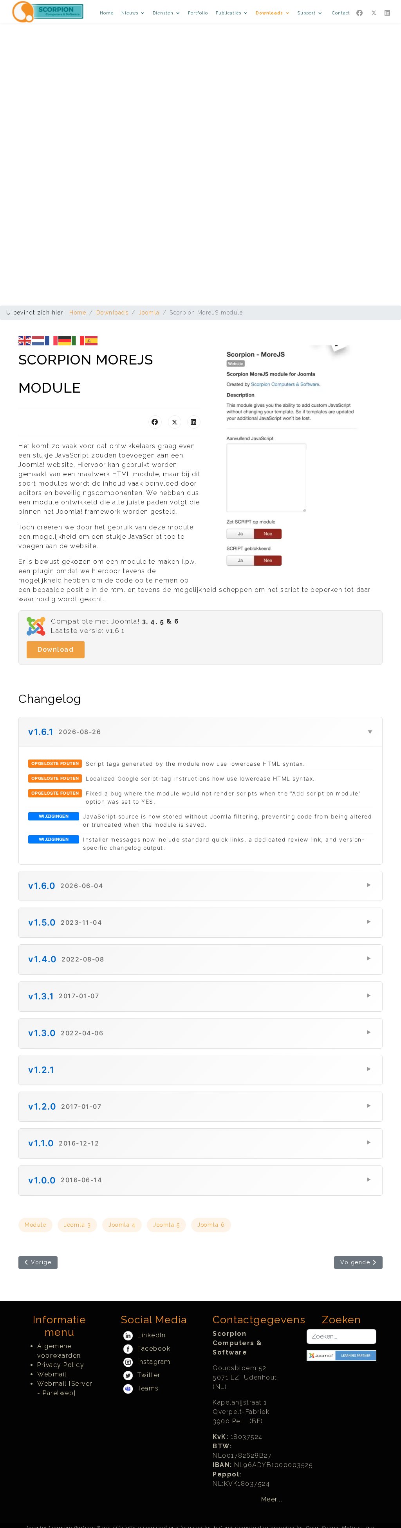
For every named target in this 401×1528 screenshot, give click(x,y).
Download (56, 649)
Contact (341, 13)
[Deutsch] (65, 340)
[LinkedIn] (193, 422)
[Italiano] (78, 340)
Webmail (52, 1374)
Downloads (269, 13)
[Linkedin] (388, 13)
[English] (25, 340)
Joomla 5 (166, 1225)
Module (35, 1225)
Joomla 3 (77, 1225)
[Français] (51, 340)
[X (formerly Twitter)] (174, 422)
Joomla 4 (121, 1225)
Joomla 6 (211, 1225)
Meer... (272, 1499)
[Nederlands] (38, 340)
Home (107, 13)
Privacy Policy (60, 1365)
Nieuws (129, 13)
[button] (200, 732)
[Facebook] (359, 13)
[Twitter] (374, 13)
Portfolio (198, 13)
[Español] (91, 340)
